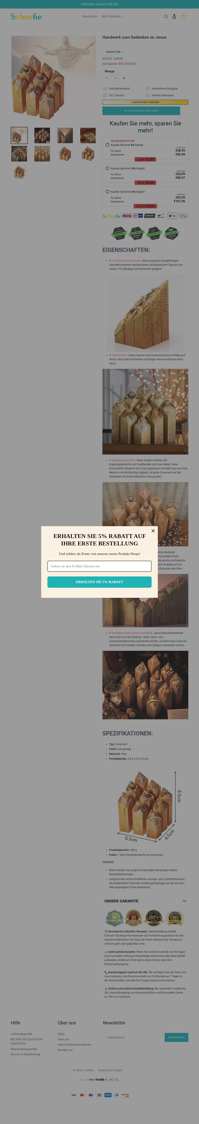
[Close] (153, 531)
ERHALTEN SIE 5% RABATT (99, 582)
